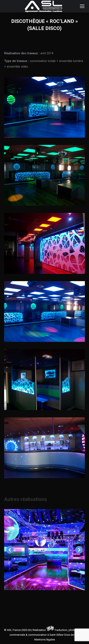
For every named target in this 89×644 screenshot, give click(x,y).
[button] (10, 550)
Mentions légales (44, 639)
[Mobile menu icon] (82, 6)
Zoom (44, 549)
